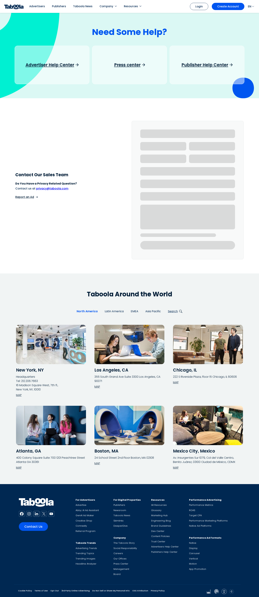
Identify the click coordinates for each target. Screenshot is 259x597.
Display (193, 548)
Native (192, 543)
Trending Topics (85, 553)
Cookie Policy (25, 590)
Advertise (81, 505)
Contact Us (33, 526)
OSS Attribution (140, 590)
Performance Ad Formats (205, 537)
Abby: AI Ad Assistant (87, 510)
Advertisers (37, 6)
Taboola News (82, 6)
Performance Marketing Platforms (208, 520)
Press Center (120, 563)
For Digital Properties (127, 500)
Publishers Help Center (164, 552)
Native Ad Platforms (200, 525)
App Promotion (197, 569)
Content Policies (160, 536)
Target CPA (195, 515)
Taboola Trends (86, 543)
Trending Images (85, 558)
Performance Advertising (205, 500)
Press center (127, 65)
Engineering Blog (161, 520)
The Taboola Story (124, 543)
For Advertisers (85, 500)
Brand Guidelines (161, 525)
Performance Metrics (201, 505)
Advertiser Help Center (50, 65)
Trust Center (158, 541)
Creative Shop (84, 520)
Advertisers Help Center (165, 546)
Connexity (81, 525)
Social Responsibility (125, 548)
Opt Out (54, 590)
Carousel (194, 553)
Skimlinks (118, 520)
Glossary (156, 510)
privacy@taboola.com (52, 188)
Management (121, 569)
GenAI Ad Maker (85, 515)
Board (117, 574)
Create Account (228, 6)
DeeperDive (120, 525)
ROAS (192, 510)
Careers (118, 553)
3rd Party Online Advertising (75, 590)
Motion (193, 563)
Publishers (59, 6)
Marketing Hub (159, 515)
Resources (131, 6)
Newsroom (119, 510)
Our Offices (120, 558)
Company (106, 6)
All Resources (159, 505)
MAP (19, 395)
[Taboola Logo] (14, 6)
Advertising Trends (86, 548)
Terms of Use (41, 590)
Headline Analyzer (86, 563)
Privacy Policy (158, 590)
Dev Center (157, 531)
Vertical (193, 558)
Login (199, 6)
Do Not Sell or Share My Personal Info (111, 590)
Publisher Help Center (204, 65)
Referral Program (85, 531)
